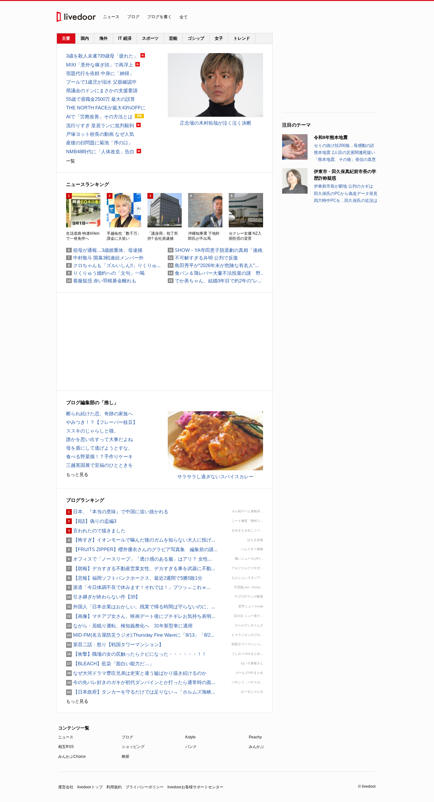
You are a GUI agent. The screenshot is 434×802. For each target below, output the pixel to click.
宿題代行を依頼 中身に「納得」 (100, 73)
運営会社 (65, 787)
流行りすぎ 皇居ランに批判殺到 (100, 125)
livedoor (76, 16)
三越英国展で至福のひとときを (99, 465)
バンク (191, 746)
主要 (66, 38)
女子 (219, 38)
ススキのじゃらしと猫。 (92, 430)
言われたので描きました (95, 530)
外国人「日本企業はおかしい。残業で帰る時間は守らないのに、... (140, 606)
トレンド (242, 38)
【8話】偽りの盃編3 (91, 521)
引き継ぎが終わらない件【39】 (103, 596)
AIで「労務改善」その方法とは (99, 116)
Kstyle (190, 737)
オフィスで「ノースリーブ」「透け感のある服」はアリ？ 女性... (139, 559)
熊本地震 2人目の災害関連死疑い (344, 152)
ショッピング (133, 746)
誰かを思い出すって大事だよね (99, 439)
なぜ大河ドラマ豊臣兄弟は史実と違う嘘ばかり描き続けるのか (136, 673)
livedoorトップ (90, 787)
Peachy (255, 737)
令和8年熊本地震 (331, 137)
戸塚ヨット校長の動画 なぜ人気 (100, 134)
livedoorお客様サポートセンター (195, 787)
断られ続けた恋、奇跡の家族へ (99, 413)
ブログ (133, 16)
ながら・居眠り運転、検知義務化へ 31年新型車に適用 (129, 625)
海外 (103, 38)
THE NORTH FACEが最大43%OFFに (106, 107)
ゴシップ (196, 38)
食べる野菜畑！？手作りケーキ (99, 456)
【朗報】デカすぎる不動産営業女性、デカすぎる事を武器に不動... (140, 568)
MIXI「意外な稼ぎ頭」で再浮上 (99, 64)
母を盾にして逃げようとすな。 (99, 448)
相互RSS (66, 746)
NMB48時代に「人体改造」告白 (100, 151)
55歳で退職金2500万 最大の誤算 (100, 99)
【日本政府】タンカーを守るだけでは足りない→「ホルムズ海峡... (140, 691)
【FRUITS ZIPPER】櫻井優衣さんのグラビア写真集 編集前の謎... (141, 549)
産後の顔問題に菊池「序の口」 (99, 142)
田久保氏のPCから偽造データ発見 (345, 193)
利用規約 (114, 787)
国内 (85, 38)
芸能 (173, 38)
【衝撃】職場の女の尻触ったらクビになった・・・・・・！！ (136, 654)
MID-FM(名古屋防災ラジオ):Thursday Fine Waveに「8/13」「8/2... (140, 635)
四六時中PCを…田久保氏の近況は (345, 200)
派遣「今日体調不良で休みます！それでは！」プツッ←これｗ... (138, 587)
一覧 (70, 160)
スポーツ (150, 38)
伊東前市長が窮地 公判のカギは (343, 186)
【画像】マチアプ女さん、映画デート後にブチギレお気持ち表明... (140, 616)
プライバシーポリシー (144, 787)
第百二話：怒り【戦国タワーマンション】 (115, 644)
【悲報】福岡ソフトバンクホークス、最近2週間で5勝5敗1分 (134, 578)
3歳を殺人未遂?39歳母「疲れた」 (102, 56)
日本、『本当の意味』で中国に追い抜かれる (117, 511)
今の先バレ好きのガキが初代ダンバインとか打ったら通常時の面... (140, 682)
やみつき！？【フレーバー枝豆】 (102, 422)
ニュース (111, 16)
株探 (125, 756)
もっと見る (77, 474)
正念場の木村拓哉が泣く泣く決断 (215, 123)
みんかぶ (256, 746)
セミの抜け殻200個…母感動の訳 (344, 145)
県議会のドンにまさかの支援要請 (102, 90)
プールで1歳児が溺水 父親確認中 (101, 82)
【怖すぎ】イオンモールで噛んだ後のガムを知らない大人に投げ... (140, 539)
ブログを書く (159, 16)
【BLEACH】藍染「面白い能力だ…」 (110, 663)
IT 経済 (125, 38)
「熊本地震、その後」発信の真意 (345, 159)
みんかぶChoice (72, 756)
